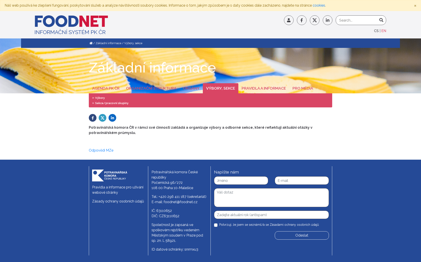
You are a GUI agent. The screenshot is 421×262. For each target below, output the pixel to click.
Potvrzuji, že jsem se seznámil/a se (269, 224)
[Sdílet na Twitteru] (102, 118)
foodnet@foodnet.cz (181, 202)
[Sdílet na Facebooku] (92, 118)
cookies (319, 5)
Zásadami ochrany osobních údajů (294, 224)
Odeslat (301, 235)
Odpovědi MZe (101, 150)
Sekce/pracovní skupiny (111, 103)
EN (383, 31)
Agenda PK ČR (106, 88)
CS (377, 31)
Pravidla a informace (264, 88)
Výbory (100, 97)
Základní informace (108, 43)
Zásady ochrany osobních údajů (118, 201)
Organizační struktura (151, 88)
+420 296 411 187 (172, 197)
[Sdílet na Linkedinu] (112, 118)
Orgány (191, 88)
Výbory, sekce (220, 88)
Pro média (303, 88)
